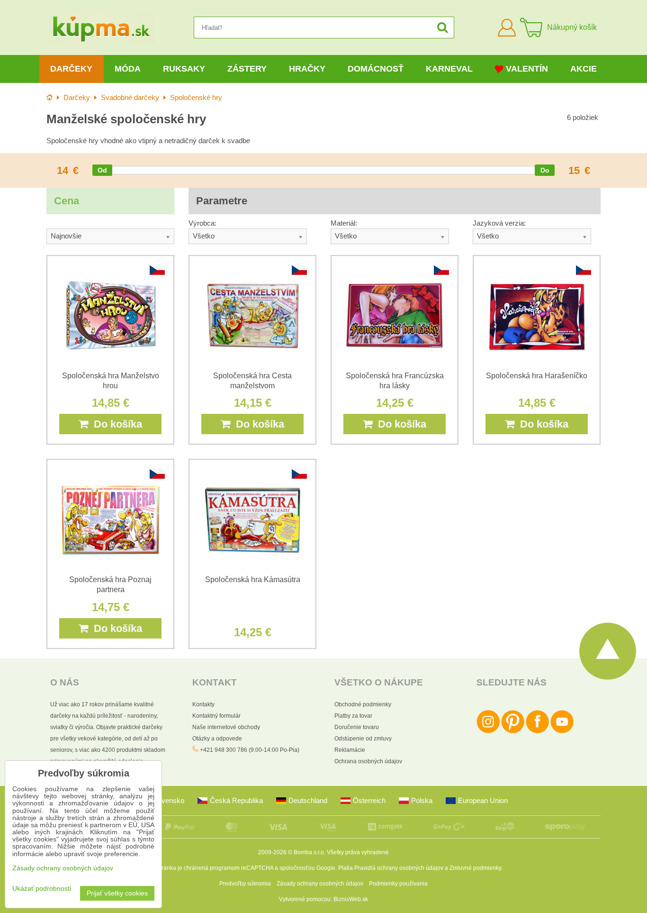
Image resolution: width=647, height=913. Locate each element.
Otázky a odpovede (217, 738)
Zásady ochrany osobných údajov (320, 883)
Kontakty (203, 704)
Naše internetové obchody (226, 727)
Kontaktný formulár (216, 715)
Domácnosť (376, 68)
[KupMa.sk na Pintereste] (512, 731)
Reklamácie (349, 750)
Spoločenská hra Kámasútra (252, 579)
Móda (128, 68)
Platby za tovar (353, 715)
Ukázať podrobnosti (41, 888)
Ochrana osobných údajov (368, 761)
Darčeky (71, 68)
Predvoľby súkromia (245, 883)
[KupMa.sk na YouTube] (562, 731)
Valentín (527, 68)
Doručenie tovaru (356, 727)
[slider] (102, 170)
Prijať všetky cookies (117, 893)
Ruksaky (184, 68)
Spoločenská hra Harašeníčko (536, 376)
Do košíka (115, 424)
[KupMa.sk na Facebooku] (537, 731)
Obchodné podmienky (362, 704)
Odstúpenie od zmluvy (363, 738)
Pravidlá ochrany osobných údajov (398, 868)
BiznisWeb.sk (350, 899)
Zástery (247, 68)
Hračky (307, 68)
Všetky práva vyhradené (358, 852)
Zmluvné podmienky (475, 868)
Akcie (583, 68)
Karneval (449, 68)
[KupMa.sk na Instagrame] (488, 731)
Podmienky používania (398, 883)
